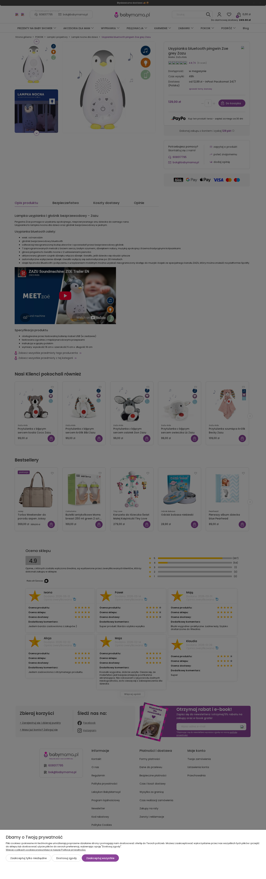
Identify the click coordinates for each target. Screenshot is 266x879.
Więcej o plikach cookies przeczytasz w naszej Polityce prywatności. (46, 849)
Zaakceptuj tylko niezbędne (28, 858)
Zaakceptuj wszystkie (100, 858)
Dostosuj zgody (66, 858)
